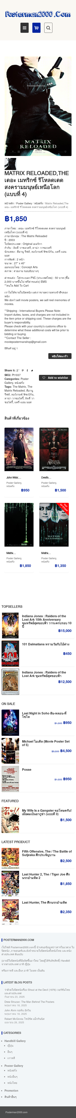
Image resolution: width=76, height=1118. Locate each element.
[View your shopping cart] (36, 28)
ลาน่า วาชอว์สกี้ (14, 398)
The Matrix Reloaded (18, 388)
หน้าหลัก (9, 203)
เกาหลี (11, 1058)
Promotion (11, 1090)
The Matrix (19, 386)
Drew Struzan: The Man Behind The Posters (29, 1002)
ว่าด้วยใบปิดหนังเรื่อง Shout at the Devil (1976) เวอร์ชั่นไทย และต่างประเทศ (37, 991)
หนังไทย (12, 1083)
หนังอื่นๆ (12, 1076)
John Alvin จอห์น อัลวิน (17, 1010)
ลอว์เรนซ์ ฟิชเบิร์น (22, 394)
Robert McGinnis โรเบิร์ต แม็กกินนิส (24, 1019)
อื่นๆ (9, 1052)
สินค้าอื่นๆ (10, 1097)
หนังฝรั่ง (38, 203)
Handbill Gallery (15, 1041)
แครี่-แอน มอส (23, 402)
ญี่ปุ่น (10, 1045)
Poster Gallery (24, 203)
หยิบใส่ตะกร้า (60, 356)
